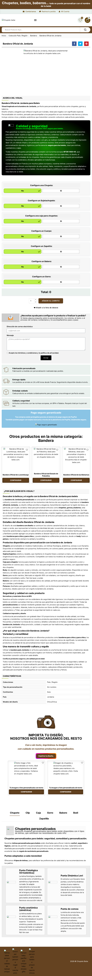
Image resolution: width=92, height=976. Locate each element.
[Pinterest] (86, 43)
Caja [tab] (38, 812)
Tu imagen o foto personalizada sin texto (65, 788)
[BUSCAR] (85, 29)
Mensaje (10, 335)
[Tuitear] (80, 43)
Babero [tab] (63, 812)
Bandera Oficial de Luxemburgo (16, 475)
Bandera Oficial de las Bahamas (76, 475)
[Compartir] (74, 43)
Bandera (46, 440)
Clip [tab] (28, 812)
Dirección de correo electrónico (20, 326)
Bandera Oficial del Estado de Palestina (46, 475)
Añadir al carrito (51, 301)
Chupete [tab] (14, 812)
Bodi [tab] (75, 812)
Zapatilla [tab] (44, 818)
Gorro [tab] (50, 812)
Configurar (15, 480)
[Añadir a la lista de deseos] (27, 450)
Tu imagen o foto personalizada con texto (26, 788)
